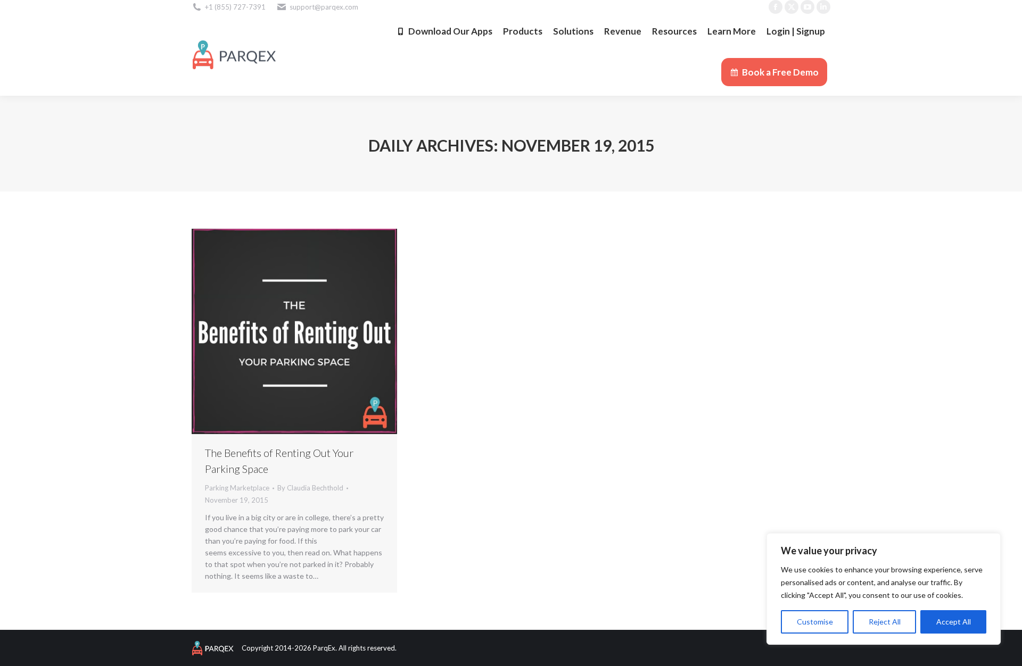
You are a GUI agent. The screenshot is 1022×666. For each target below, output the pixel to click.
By (310, 488)
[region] (884, 589)
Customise (815, 621)
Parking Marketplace (237, 488)
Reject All (885, 621)
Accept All (953, 621)
